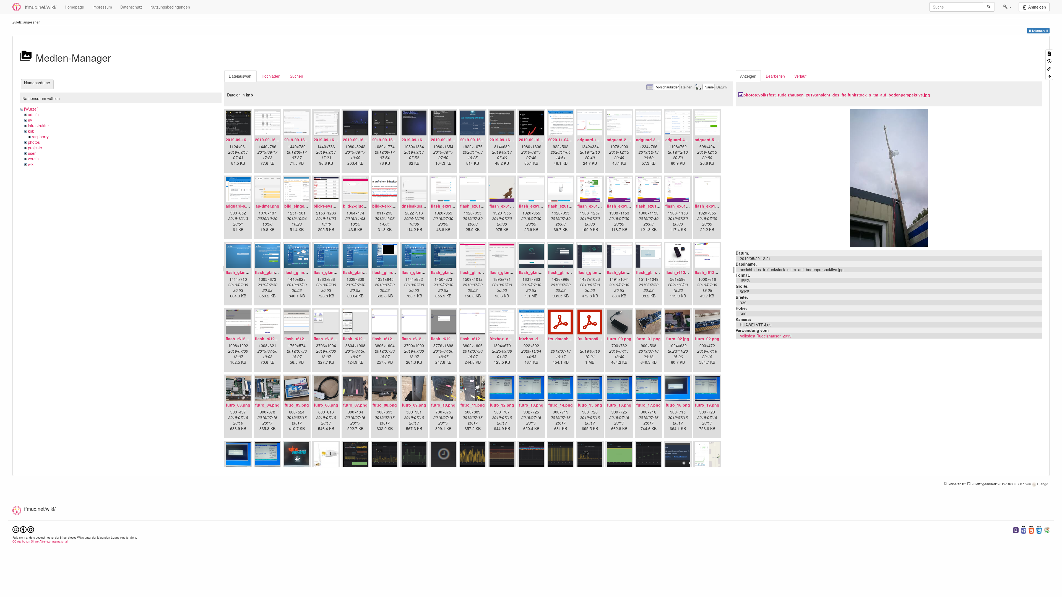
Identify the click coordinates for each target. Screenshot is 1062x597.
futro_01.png (648, 338)
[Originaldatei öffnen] (889, 177)
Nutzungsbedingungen (170, 7)
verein (33, 158)
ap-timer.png (267, 206)
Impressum (102, 7)
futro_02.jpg (677, 338)
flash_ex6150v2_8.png (657, 206)
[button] (1007, 7)
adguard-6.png (240, 206)
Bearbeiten (775, 76)
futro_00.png (619, 338)
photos (34, 142)
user (32, 153)
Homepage (74, 7)
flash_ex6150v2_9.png (686, 206)
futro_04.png (267, 405)
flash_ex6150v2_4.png (540, 206)
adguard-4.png (679, 139)
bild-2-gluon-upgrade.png (367, 206)
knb (31, 131)
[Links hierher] (1049, 68)
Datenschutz (131, 7)
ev (30, 120)
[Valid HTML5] (1031, 529)
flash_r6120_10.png (478, 338)
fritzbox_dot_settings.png (543, 338)
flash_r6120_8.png (419, 338)
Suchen (296, 76)
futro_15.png (590, 405)
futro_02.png (707, 338)
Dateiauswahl (240, 76)
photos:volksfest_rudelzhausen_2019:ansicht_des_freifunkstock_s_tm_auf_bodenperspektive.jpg (836, 95)
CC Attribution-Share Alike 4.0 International (39, 541)
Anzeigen (748, 76)
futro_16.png (619, 405)
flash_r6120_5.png (331, 338)
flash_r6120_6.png (360, 338)
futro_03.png (238, 405)
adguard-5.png (709, 139)
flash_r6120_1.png (712, 272)
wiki (31, 164)
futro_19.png (707, 405)
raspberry (40, 136)
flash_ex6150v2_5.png (569, 206)
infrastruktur (38, 125)
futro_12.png (502, 405)
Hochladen (271, 76)
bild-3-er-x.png (386, 206)
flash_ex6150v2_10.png (717, 206)
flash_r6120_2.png (243, 338)
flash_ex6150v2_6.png (598, 206)
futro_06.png (326, 405)
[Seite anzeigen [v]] (1049, 53)
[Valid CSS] (1039, 529)
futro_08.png (385, 405)
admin (33, 114)
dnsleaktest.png (417, 206)
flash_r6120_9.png (448, 338)
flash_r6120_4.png (301, 338)
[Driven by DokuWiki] (1047, 529)
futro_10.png (443, 405)
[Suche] (989, 7)
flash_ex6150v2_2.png (481, 206)
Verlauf (800, 76)
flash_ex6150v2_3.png (511, 206)
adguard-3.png (650, 139)
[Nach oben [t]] (1049, 75)
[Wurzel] (31, 109)
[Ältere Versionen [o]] (1049, 60)
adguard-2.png (621, 139)
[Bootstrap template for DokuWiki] (1016, 529)
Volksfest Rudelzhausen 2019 (766, 336)
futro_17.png (648, 405)
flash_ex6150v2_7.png (628, 206)
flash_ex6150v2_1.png (452, 206)
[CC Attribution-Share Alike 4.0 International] (23, 529)
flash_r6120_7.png (389, 338)
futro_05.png (297, 405)
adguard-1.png (591, 139)
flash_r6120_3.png (272, 338)
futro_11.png (472, 405)
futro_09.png (414, 405)
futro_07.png (355, 405)
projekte (35, 147)
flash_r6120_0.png (682, 272)
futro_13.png (531, 405)
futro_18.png (678, 405)
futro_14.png (560, 405)
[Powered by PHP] (1023, 529)
